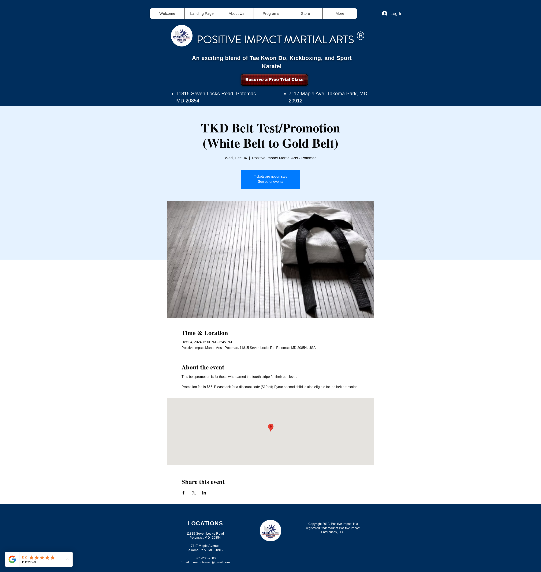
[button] (271, 13)
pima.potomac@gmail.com (210, 562)
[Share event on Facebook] (184, 492)
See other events (270, 181)
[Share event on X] (194, 492)
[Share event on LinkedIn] (204, 492)
